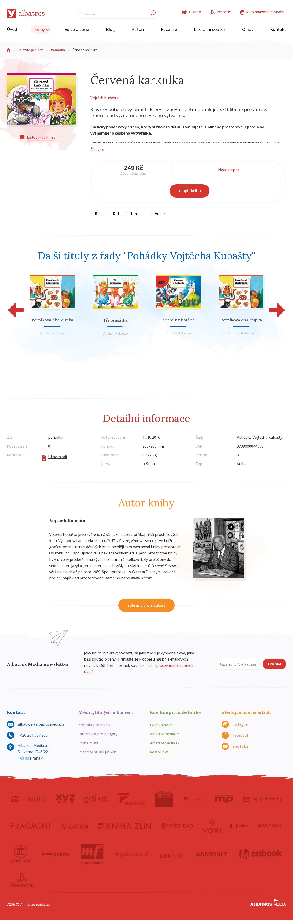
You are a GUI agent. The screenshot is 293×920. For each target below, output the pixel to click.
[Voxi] (211, 826)
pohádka (55, 437)
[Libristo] (172, 854)
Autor (160, 213)
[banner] (26, 13)
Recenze (169, 29)
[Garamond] (132, 854)
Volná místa (89, 743)
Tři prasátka (115, 320)
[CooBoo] (15, 799)
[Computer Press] (163, 799)
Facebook (241, 735)
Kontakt (278, 29)
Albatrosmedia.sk (164, 743)
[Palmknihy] (269, 826)
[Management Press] (224, 799)
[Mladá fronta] (92, 854)
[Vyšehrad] (177, 826)
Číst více (97, 149)
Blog (110, 29)
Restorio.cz (159, 752)
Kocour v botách (178, 319)
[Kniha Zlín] (124, 826)
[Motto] (37, 799)
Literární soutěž (209, 29)
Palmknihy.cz (161, 724)
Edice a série (77, 29)
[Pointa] (55, 854)
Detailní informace (129, 213)
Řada (99, 213)
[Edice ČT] (239, 826)
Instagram (241, 724)
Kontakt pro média (95, 724)
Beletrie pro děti (31, 50)
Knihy (40, 29)
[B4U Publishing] (262, 799)
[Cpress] (194, 799)
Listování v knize (41, 137)
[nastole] (131, 799)
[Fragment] (31, 826)
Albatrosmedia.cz (164, 733)
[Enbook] (260, 854)
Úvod (12, 29)
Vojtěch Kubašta (104, 97)
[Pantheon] (20, 854)
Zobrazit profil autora (146, 605)
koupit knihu (189, 190)
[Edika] (96, 799)
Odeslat (274, 664)
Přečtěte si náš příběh (97, 752)
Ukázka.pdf (57, 456)
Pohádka (58, 50)
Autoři (138, 29)
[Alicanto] (74, 826)
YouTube (240, 746)
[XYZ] (65, 799)
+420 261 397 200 (33, 735)
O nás (247, 29)
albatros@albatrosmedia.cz (41, 724)
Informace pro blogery (98, 733)
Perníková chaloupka (52, 319)
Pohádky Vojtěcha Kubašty (259, 437)
